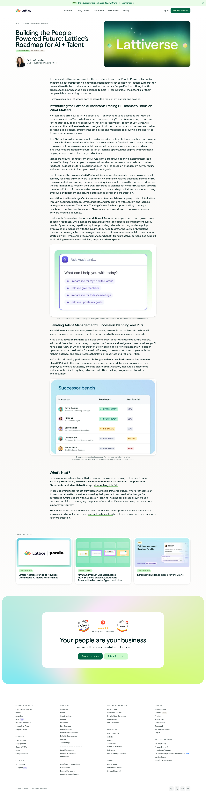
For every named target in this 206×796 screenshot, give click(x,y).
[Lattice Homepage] (23, 10)
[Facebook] (171, 788)
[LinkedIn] (188, 788)
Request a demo (180, 10)
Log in (165, 10)
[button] (203, 3)
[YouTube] (182, 788)
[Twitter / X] (177, 788)
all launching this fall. (106, 485)
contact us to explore (100, 514)
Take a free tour (116, 656)
